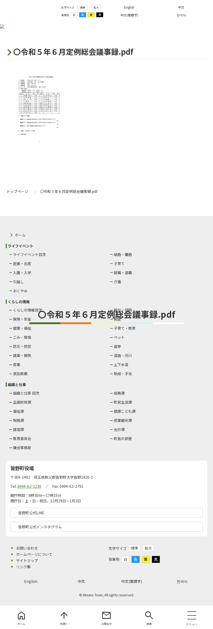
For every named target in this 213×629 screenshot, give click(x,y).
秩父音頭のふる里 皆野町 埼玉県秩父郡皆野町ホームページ (31, 11)
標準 (82, 7)
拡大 (96, 7)
